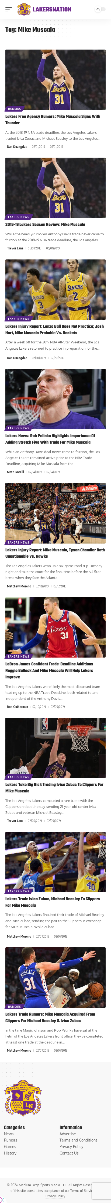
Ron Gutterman (17, 707)
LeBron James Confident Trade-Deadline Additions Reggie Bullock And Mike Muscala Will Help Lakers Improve (49, 671)
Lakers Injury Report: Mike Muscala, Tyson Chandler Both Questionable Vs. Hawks (55, 553)
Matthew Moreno (19, 586)
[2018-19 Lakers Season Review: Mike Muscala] (55, 188)
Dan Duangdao (17, 147)
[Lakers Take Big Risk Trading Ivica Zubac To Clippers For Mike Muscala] (55, 748)
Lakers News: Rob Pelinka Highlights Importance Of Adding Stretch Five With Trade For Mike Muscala (50, 439)
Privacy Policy (55, 1196)
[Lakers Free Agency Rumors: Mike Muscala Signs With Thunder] (55, 80)
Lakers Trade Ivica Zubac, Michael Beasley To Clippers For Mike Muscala (52, 902)
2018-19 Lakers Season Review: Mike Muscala (45, 225)
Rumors (14, 108)
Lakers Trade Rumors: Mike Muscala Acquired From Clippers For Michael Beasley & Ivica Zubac (50, 1017)
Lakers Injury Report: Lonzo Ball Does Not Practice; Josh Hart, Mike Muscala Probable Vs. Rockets (54, 329)
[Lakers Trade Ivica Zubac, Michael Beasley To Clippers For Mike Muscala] (55, 862)
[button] (10, 9)
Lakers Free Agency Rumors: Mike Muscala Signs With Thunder (52, 119)
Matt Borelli (15, 472)
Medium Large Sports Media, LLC (43, 1185)
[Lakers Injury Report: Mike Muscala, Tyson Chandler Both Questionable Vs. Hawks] (55, 513)
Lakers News (18, 217)
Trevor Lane (15, 248)
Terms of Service (82, 1191)
